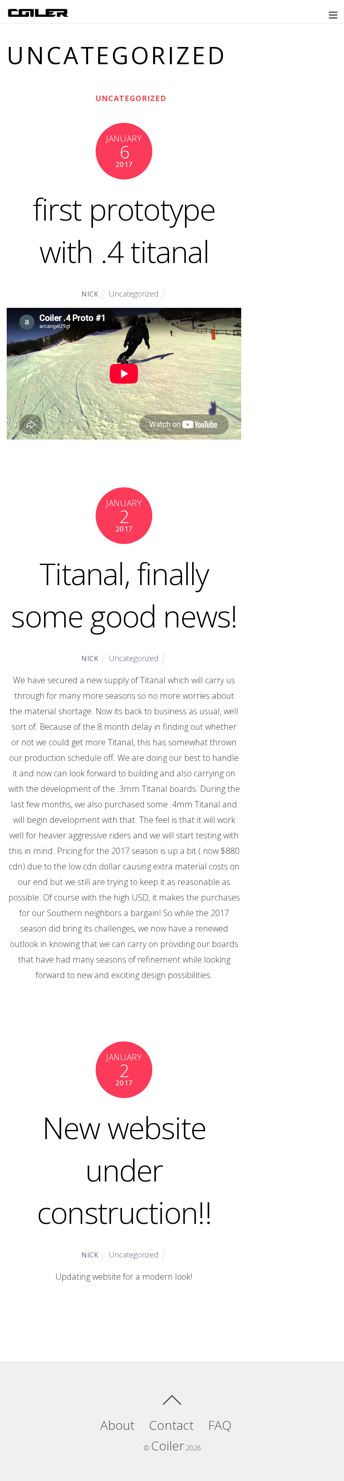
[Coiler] (38, 13)
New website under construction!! (124, 1170)
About (117, 1425)
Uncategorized (131, 98)
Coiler (167, 1445)
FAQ (220, 1425)
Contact (171, 1425)
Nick (90, 294)
